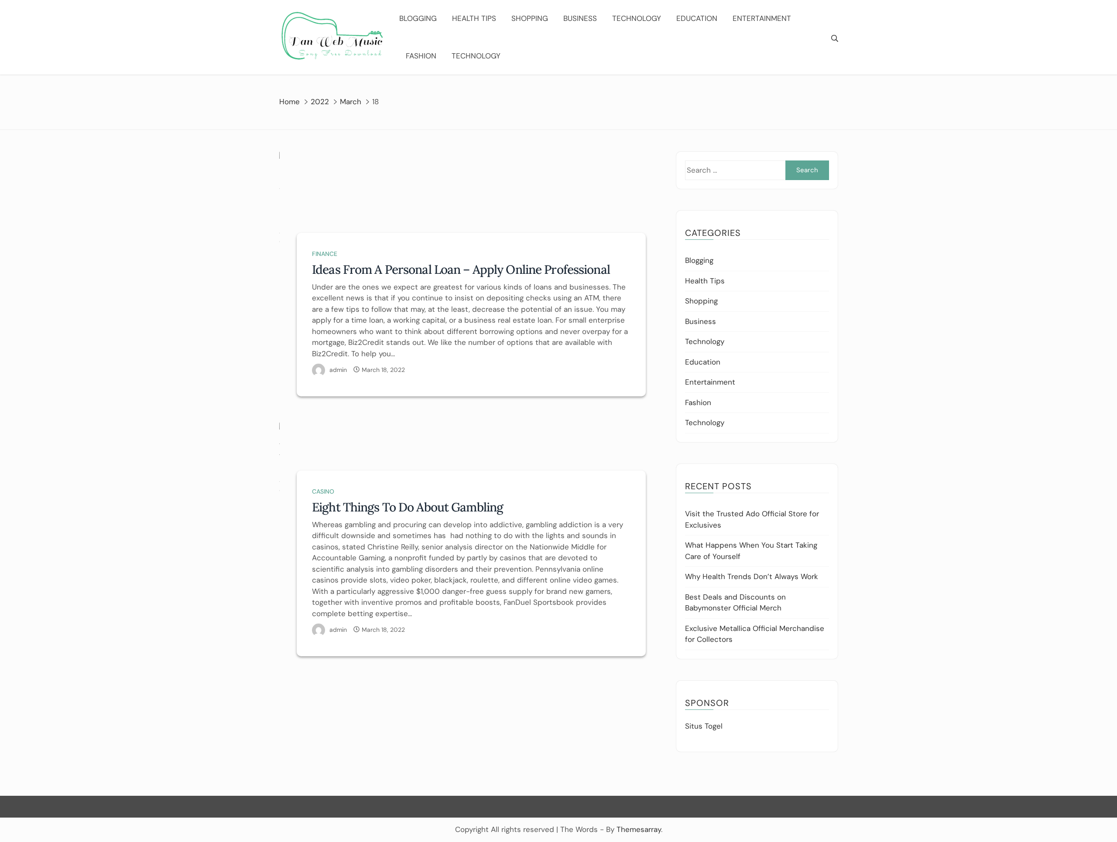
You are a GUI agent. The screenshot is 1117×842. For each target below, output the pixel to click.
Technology (636, 18)
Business (580, 18)
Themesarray (639, 829)
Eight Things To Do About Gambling (407, 507)
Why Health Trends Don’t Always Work (751, 576)
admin (338, 370)
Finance (324, 254)
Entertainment (762, 18)
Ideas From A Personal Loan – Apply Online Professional (461, 269)
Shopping (529, 18)
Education (696, 18)
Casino (323, 491)
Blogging (418, 18)
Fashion (421, 56)
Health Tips (474, 18)
